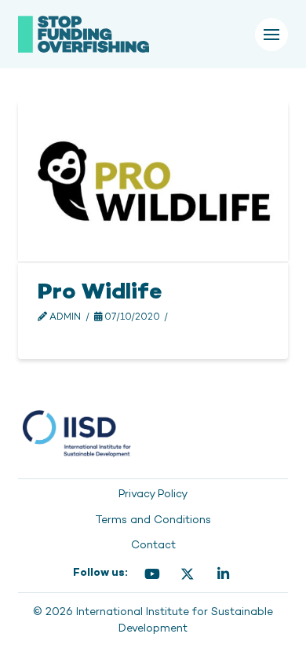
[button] (271, 34)
